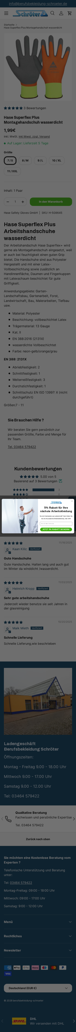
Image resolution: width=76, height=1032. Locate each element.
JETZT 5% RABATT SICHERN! (56, 529)
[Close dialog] (72, 501)
